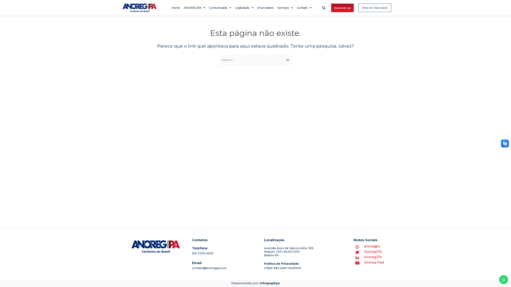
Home (175, 8)
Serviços (283, 8)
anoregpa (372, 246)
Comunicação (218, 8)
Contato (302, 8)
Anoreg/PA (373, 252)
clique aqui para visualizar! (282, 268)
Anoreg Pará (374, 262)
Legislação (242, 8)
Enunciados (265, 8)
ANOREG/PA (192, 8)
